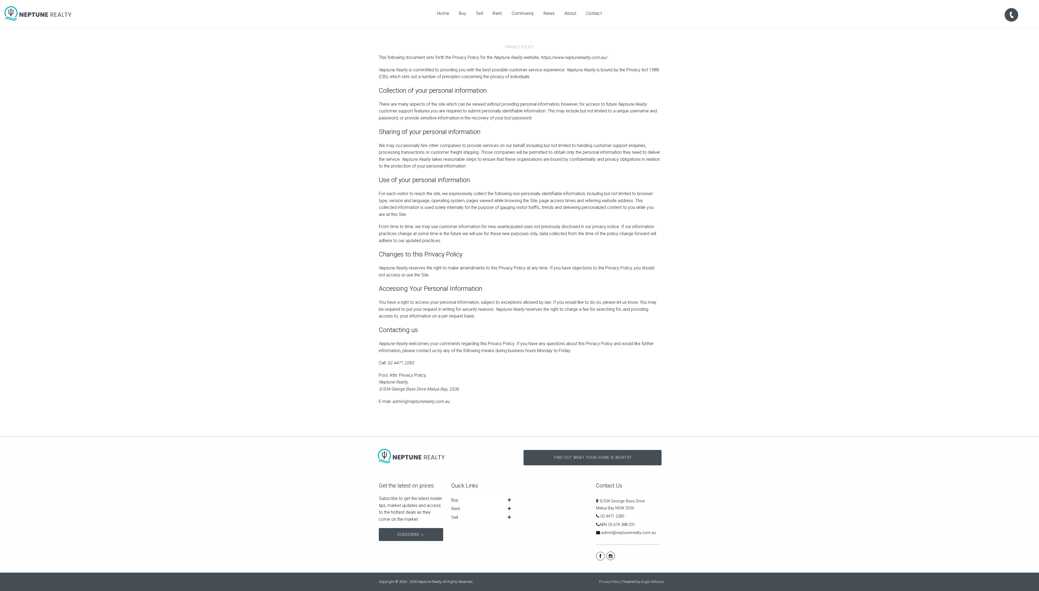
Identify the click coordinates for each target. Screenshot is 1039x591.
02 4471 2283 (612, 516)
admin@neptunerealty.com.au (628, 532)
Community (523, 13)
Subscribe (408, 534)
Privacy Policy (609, 582)
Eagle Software (652, 582)
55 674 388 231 (621, 524)
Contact (594, 13)
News (549, 13)
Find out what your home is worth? (592, 457)
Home (443, 13)
